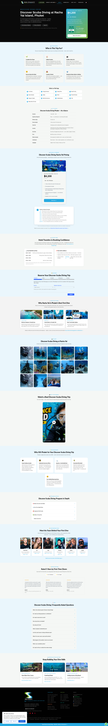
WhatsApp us (67, 257)
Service (35, 285)
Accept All (22, 721)
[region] (14, 718)
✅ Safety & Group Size (54, 514)
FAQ (71, 98)
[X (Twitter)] (28, 713)
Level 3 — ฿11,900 (51, 699)
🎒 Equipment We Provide (54, 511)
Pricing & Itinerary (45, 91)
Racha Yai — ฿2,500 (51, 706)
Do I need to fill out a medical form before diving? (54, 647)
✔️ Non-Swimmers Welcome (25, 25)
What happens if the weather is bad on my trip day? (54, 640)
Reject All (14, 721)
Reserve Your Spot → (77, 35)
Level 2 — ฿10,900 (51, 697)
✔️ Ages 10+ (45, 25)
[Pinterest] (35, 713)
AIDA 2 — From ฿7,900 (64, 696)
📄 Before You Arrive (54, 518)
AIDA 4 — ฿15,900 (63, 699)
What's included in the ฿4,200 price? (54, 628)
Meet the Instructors (45, 98)
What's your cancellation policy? (54, 643)
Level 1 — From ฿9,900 (52, 696)
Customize (7, 721)
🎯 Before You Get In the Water (54, 503)
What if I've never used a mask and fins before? (54, 636)
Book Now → (54, 200)
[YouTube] (30, 713)
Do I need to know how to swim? (54, 617)
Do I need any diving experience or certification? (54, 613)
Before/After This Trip (31, 101)
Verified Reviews (59, 98)
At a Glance (30, 91)
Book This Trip (73, 91)
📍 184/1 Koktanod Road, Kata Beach (77, 695)
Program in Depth (31, 98)
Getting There (59, 91)
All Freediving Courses (64, 700)
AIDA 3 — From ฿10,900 (64, 697)
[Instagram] (33, 713)
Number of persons (57, 285)
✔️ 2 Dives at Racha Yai (37, 25)
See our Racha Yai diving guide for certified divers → (74, 330)
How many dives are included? (54, 621)
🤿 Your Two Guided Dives (54, 507)
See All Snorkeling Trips (52, 709)
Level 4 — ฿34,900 (51, 700)
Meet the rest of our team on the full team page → (54, 558)
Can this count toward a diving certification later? (54, 632)
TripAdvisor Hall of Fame (53, 719)
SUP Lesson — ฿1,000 (64, 706)
